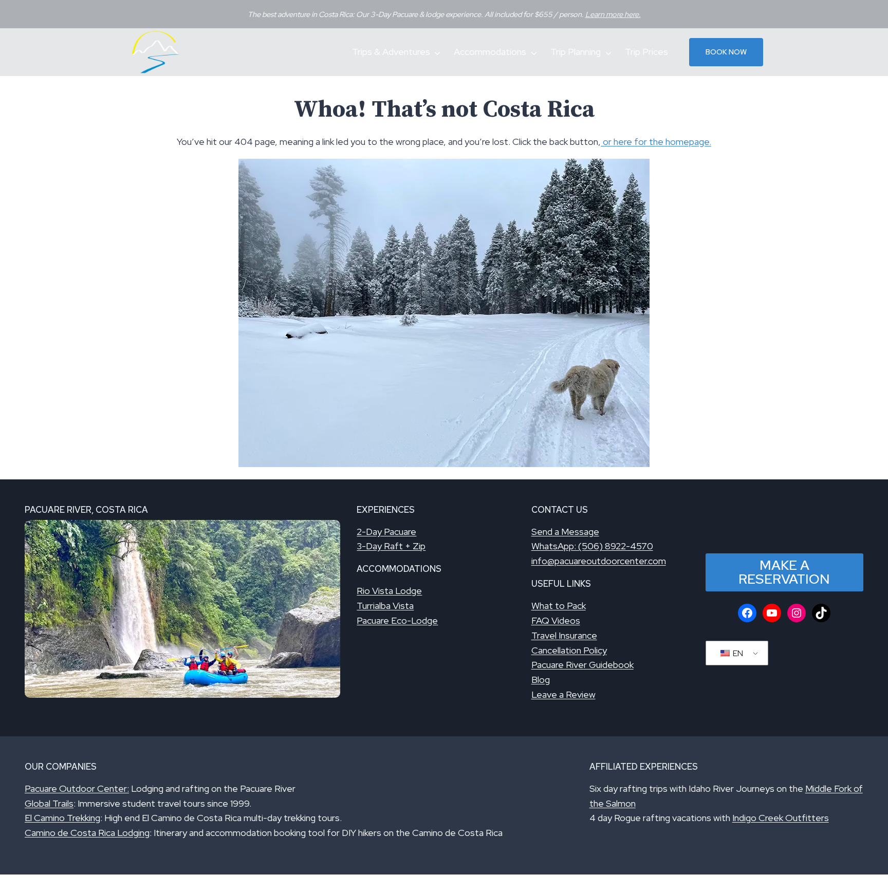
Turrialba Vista (385, 605)
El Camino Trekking (62, 818)
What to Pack (558, 605)
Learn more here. (613, 14)
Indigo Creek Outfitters (780, 818)
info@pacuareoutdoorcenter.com (598, 561)
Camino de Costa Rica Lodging (87, 833)
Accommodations (490, 52)
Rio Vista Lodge (389, 591)
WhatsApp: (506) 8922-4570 (592, 546)
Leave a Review (563, 694)
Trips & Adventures (391, 52)
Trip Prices (646, 52)
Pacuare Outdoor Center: (77, 788)
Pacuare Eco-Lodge (397, 620)
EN (737, 653)
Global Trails (49, 803)
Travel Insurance (564, 635)
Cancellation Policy (569, 650)
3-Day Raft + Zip (391, 546)
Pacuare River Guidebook (582, 665)
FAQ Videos (555, 620)
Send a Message (565, 531)
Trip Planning (575, 52)
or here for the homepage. (656, 141)
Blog (540, 679)
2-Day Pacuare (386, 531)
